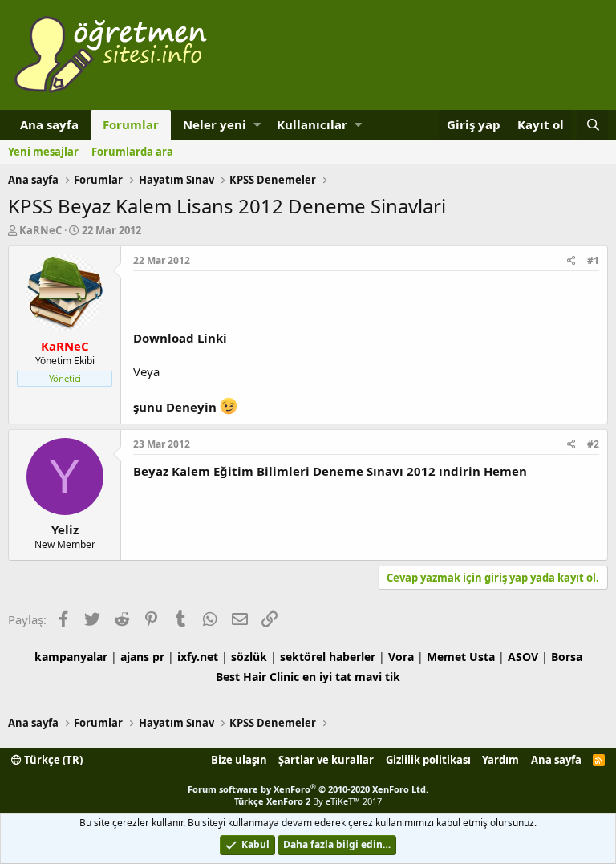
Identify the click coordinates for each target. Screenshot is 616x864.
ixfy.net (197, 656)
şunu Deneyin (176, 407)
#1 (593, 260)
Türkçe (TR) (52, 759)
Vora (401, 656)
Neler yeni (214, 124)
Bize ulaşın (239, 759)
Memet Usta (461, 656)
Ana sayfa (49, 124)
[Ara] (593, 125)
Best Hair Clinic (257, 676)
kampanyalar (70, 656)
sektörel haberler (327, 656)
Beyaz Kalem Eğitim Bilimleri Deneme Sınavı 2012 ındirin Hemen (330, 471)
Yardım (500, 759)
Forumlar (131, 124)
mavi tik (377, 676)
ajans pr (142, 656)
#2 (593, 444)
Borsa (566, 656)
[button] (257, 125)
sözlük (249, 656)
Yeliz (65, 529)
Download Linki (180, 338)
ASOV (523, 656)
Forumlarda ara (132, 151)
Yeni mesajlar (43, 151)
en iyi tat (326, 676)
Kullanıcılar (312, 124)
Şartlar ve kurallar (326, 759)
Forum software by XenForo (308, 789)
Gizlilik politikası (428, 759)
